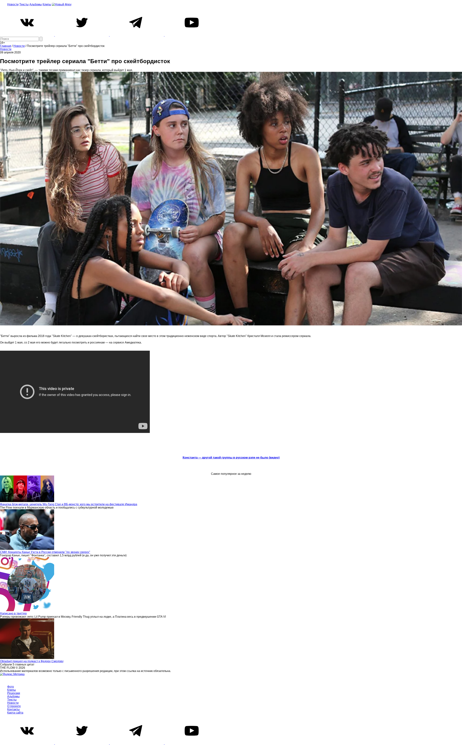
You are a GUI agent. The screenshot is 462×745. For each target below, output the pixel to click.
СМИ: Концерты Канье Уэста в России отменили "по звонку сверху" (45, 552)
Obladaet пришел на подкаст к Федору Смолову (32, 661)
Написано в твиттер (13, 613)
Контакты (13, 709)
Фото (10, 686)
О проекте (14, 706)
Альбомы (35, 4)
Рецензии (13, 693)
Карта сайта (15, 712)
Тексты (24, 4)
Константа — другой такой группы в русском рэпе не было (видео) (231, 457)
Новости (13, 4)
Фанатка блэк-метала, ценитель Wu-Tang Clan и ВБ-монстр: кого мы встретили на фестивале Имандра (68, 504)
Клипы (47, 4)
